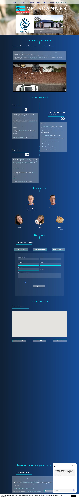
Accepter (73, 496)
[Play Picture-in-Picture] (63, 90)
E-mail (41, 262)
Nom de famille (21, 257)
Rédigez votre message (23, 272)
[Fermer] (77, 496)
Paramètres (67, 496)
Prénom (41, 257)
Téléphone (20, 262)
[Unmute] (16, 90)
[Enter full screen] (65, 90)
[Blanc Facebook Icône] (66, 6)
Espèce (19, 267)
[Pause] (14, 90)
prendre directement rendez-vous (25, 159)
